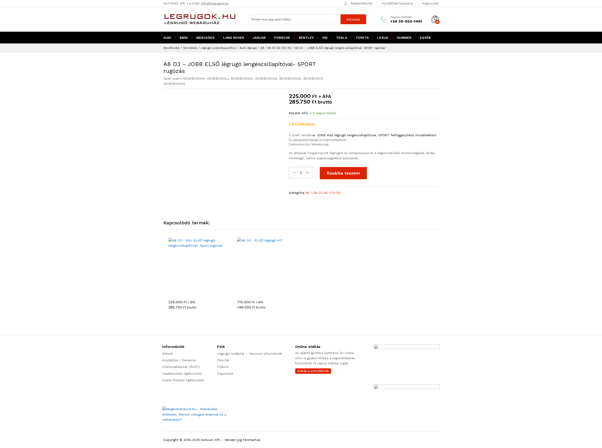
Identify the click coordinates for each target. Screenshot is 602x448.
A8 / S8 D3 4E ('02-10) (323, 193)
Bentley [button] (306, 37)
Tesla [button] (341, 37)
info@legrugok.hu (215, 3)
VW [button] (325, 37)
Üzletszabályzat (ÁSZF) (181, 367)
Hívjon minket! (401, 17)
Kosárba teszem (343, 173)
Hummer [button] (404, 37)
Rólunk (167, 353)
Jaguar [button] (259, 37)
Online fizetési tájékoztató (183, 380)
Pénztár (223, 360)
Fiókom (223, 367)
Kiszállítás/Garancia (397, 3)
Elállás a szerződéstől (313, 371)
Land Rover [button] (233, 37)
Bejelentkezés (361, 3)
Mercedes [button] (205, 37)
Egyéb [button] (425, 37)
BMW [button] (184, 37)
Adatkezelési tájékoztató (182, 373)
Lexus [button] (382, 37)
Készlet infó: (299, 113)
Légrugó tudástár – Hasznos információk (249, 353)
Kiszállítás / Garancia (179, 360)
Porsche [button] (282, 37)
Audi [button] (167, 37)
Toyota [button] (362, 37)
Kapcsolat (430, 3)
